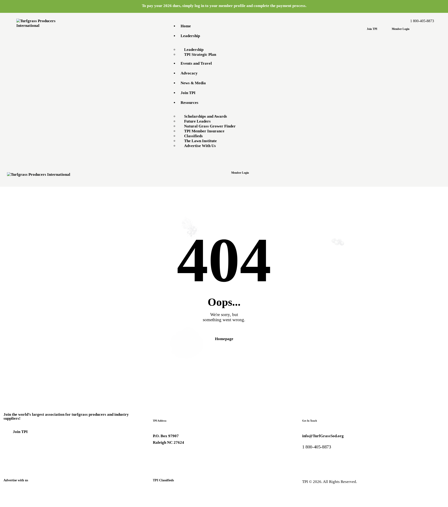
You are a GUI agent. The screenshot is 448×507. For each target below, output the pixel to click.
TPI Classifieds (163, 480)
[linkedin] (181, 455)
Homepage (224, 339)
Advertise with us (16, 480)
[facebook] (158, 455)
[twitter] (169, 455)
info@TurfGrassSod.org (323, 436)
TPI (305, 481)
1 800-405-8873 (316, 446)
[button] (226, 180)
